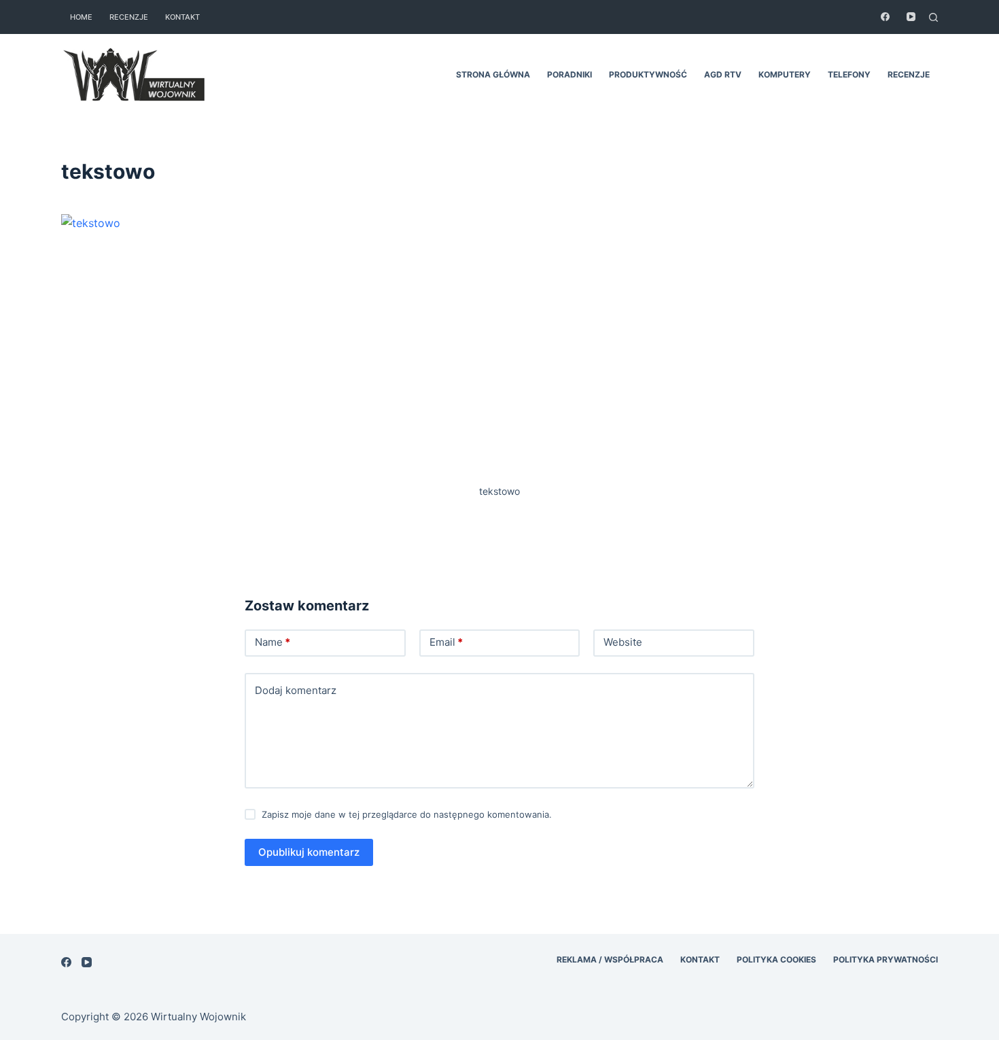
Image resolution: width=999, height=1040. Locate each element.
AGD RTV (722, 74)
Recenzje (128, 17)
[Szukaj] (933, 17)
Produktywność (648, 74)
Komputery (784, 74)
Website (622, 642)
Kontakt (182, 17)
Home (81, 17)
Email (446, 642)
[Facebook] (885, 16)
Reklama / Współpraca (610, 959)
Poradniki (569, 74)
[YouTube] (911, 16)
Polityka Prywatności (885, 959)
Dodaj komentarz (295, 690)
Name (272, 642)
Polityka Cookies (776, 959)
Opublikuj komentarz (309, 852)
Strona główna (493, 74)
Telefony (849, 74)
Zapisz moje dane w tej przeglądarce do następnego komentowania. (407, 814)
